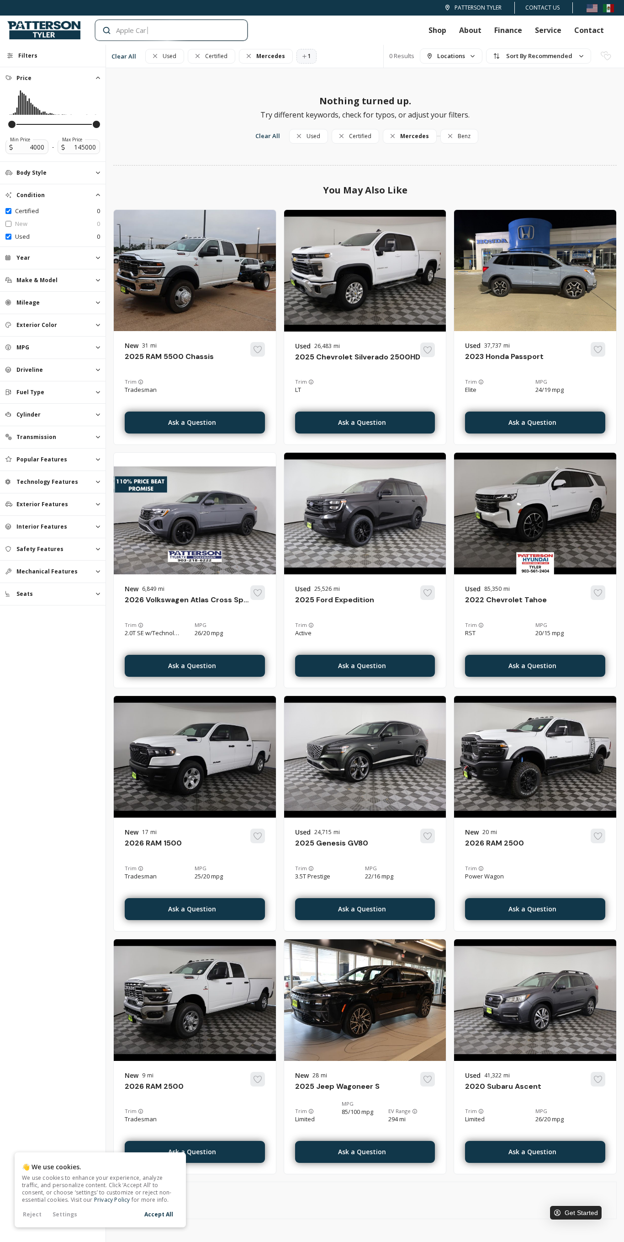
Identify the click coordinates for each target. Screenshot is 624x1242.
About (470, 30)
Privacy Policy (112, 1200)
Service (548, 30)
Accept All (158, 1214)
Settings (65, 1214)
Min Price (20, 139)
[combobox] (162, 30)
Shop (437, 30)
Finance (508, 30)
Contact (589, 30)
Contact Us (542, 7)
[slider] (11, 124)
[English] (592, 7)
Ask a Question (192, 422)
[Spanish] (608, 7)
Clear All (123, 56)
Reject (32, 1214)
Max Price (72, 139)
